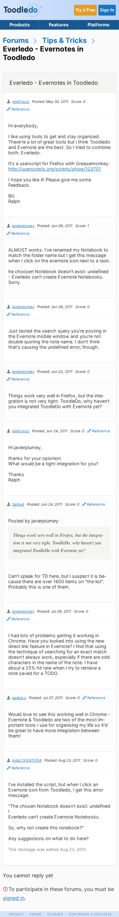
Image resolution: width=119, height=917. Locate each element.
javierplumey (23, 226)
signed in (13, 898)
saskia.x (19, 698)
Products (20, 24)
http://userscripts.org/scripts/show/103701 (54, 169)
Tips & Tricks (64, 40)
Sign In (107, 10)
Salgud (18, 504)
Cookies (55, 914)
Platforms (98, 24)
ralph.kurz (20, 101)
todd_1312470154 (27, 760)
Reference (20, 109)
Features (59, 24)
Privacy (16, 914)
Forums (16, 40)
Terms (36, 914)
